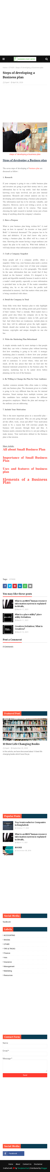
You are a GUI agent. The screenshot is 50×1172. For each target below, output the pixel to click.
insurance (8, 962)
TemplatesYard (23, 1168)
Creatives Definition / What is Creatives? (29, 627)
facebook (7, 922)
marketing (8, 971)
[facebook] (13, 1153)
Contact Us (27, 1164)
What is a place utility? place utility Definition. (28, 615)
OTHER (11, 68)
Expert (7, 82)
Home (5, 68)
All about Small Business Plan (24, 449)
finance (7, 953)
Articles (7, 940)
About (18, 1164)
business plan (34, 168)
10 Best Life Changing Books (21, 744)
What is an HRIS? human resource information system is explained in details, (31, 604)
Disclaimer (38, 1164)
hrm (5, 957)
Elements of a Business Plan (25, 481)
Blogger (44, 1168)
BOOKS (18, 847)
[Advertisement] (25, 28)
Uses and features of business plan (25, 470)
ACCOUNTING (9, 935)
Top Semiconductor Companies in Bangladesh (30, 823)
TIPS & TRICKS (9, 949)
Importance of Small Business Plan (25, 459)
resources (8, 975)
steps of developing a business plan (25, 154)
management (9, 966)
